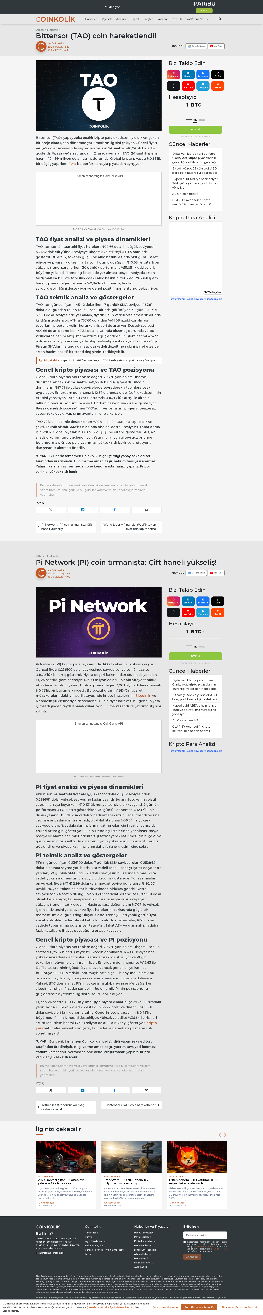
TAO (72, 164)
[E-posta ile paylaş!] (146, 510)
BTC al (195, 129)
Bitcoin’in (143, 696)
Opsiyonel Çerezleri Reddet (239, 1307)
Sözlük (177, 19)
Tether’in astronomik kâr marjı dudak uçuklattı (63, 1107)
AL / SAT (204, 10)
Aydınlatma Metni (204, 1247)
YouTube (188, 87)
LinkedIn (188, 76)
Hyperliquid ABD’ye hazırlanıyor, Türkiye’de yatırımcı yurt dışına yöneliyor (96, 360)
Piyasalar (107, 19)
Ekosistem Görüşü (197, 19)
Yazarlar (163, 19)
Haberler (91, 19)
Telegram (203, 87)
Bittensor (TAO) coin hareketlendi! (131, 1105)
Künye (88, 1237)
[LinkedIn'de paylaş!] (83, 510)
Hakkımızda (91, 1233)
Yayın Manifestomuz (96, 1241)
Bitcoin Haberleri (143, 1246)
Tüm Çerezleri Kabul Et (199, 1307)
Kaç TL (135, 19)
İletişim (89, 1254)
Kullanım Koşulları (94, 1246)
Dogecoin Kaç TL (143, 1263)
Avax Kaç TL (140, 1267)
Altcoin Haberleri (48, 30)
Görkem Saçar (46, 1203)
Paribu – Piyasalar (143, 1233)
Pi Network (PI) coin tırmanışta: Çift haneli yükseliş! (66, 527)
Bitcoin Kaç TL (142, 1258)
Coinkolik (57, 43)
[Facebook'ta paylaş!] (115, 510)
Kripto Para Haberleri (145, 1241)
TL (195, 120)
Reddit (218, 87)
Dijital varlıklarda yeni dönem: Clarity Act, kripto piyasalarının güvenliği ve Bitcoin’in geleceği (194, 158)
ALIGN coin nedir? (185, 194)
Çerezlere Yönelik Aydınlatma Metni (104, 1250)
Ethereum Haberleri (145, 1250)
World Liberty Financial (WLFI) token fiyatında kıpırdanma (129, 527)
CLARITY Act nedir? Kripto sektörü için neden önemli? (192, 202)
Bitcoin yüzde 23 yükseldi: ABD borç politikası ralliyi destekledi (194, 171)
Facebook (203, 76)
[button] (220, 1135)
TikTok (218, 76)
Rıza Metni (221, 1249)
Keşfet (148, 19)
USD (202, 120)
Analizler (122, 19)
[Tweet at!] (51, 510)
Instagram (173, 76)
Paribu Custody (142, 1237)
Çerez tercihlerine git (165, 1307)
